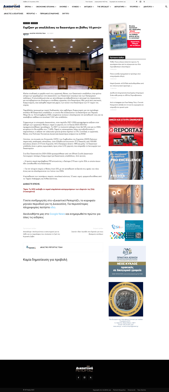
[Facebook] (136, 1)
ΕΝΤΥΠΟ (65, 14)
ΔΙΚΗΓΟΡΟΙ (147, 7)
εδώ (52, 207)
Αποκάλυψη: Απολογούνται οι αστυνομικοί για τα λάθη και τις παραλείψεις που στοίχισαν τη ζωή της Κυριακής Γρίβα (41, 234)
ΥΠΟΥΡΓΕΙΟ (134, 7)
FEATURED (26, 23)
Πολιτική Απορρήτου (119, 390)
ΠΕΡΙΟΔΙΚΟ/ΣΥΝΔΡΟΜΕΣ (49, 14)
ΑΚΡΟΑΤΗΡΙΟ (119, 7)
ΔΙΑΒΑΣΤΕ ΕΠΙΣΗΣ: (31, 184)
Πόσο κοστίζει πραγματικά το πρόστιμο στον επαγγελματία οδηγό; (125, 75)
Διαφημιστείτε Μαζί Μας (101, 1)
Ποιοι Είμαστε (89, 1)
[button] (166, 7)
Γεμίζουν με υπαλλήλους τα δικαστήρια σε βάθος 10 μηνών (62, 27)
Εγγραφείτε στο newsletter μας (118, 1)
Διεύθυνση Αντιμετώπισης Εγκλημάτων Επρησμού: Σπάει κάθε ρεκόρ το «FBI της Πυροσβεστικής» (127, 94)
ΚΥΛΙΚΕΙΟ (75, 7)
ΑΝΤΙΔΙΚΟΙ (88, 7)
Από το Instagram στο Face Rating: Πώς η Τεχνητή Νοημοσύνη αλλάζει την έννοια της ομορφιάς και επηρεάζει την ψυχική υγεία (126, 105)
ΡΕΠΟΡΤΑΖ (31, 14)
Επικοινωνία (131, 390)
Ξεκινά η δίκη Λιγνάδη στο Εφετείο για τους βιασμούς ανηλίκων (87, 233)
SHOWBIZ (63, 7)
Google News (57, 213)
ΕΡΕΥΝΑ (28, 7)
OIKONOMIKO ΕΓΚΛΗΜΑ (45, 7)
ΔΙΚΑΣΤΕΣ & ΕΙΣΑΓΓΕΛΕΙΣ (13, 14)
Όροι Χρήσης (141, 390)
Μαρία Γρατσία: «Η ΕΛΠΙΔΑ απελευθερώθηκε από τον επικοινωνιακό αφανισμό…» (127, 85)
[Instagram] (140, 1)
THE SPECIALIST (103, 7)
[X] (144, 1)
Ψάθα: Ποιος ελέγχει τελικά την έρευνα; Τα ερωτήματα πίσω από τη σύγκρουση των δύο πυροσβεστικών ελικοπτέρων (125, 64)
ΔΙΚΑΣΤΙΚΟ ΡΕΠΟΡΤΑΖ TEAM (38, 33)
